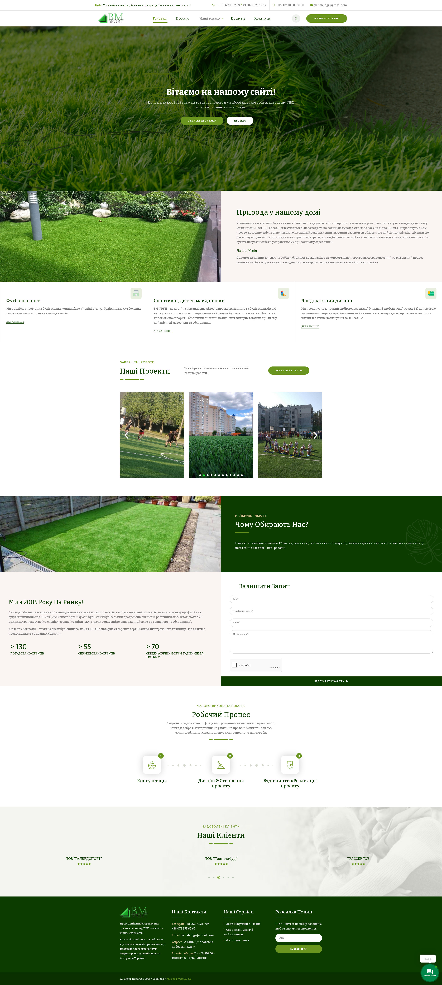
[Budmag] (111, 18)
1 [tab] (209, 877)
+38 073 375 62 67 (254, 5)
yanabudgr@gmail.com (330, 5)
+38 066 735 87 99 (228, 5)
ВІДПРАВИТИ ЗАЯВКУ (329, 681)
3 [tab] (218, 877)
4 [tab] (223, 877)
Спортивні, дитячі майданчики (189, 300)
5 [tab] (228, 877)
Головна (160, 18)
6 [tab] (233, 877)
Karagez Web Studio (178, 978)
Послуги (238, 18)
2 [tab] (213, 877)
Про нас (182, 18)
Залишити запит (326, 18)
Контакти (262, 18)
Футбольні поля (24, 300)
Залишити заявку (202, 120)
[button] (200, 475)
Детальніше (15, 321)
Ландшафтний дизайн (326, 300)
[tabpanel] (84, 862)
